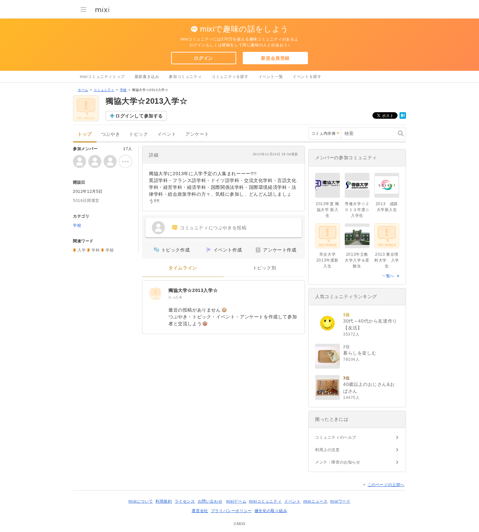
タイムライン (182, 268)
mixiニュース (315, 501)
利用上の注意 (327, 450)
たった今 (175, 297)
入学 (82, 250)
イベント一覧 (270, 76)
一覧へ (388, 276)
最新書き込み (147, 76)
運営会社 (200, 511)
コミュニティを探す (229, 76)
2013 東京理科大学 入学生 (386, 260)
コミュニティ (104, 90)
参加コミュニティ (185, 76)
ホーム (83, 90)
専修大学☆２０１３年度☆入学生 (357, 210)
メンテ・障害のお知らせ (337, 462)
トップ (85, 134)
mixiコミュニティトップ (102, 76)
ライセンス (185, 501)
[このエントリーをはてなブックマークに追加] (402, 117)
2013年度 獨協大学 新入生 (327, 210)
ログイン (203, 58)
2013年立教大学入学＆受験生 (357, 260)
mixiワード (340, 501)
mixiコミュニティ (265, 501)
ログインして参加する (139, 115)
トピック (138, 134)
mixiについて (140, 501)
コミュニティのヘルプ (335, 437)
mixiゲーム (236, 501)
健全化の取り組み (270, 511)
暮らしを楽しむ (359, 353)
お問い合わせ (210, 501)
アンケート (197, 134)
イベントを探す (307, 76)
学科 (96, 250)
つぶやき (110, 134)
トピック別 (264, 268)
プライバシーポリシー (231, 511)
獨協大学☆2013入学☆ (193, 290)
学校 (123, 90)
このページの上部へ (386, 484)
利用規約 (163, 501)
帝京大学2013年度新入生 (327, 260)
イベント (166, 134)
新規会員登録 (275, 58)
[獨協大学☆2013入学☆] (155, 293)
